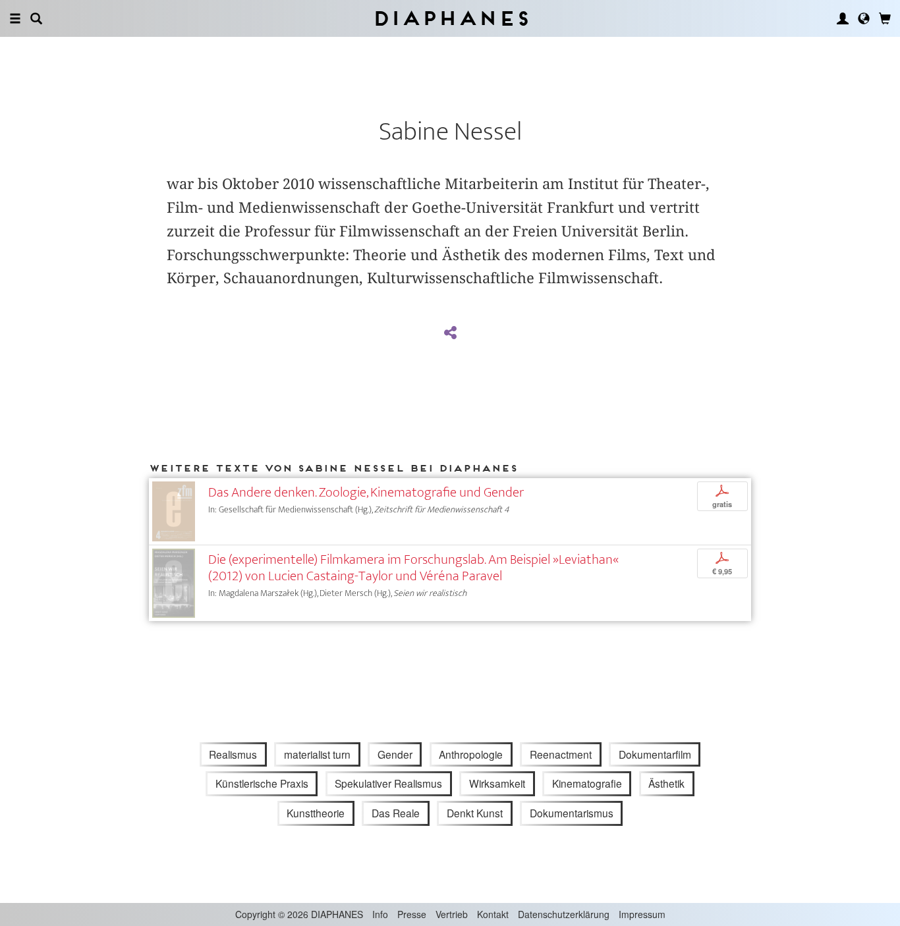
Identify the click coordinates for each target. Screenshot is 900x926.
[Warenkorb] (885, 18)
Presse (411, 914)
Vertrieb (452, 914)
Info (380, 914)
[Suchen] (36, 18)
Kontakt (493, 914)
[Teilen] (450, 333)
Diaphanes (450, 18)
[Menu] (15, 18)
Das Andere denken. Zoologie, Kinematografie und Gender (366, 492)
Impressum (642, 914)
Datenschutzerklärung (563, 914)
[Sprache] (864, 18)
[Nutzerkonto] (843, 18)
